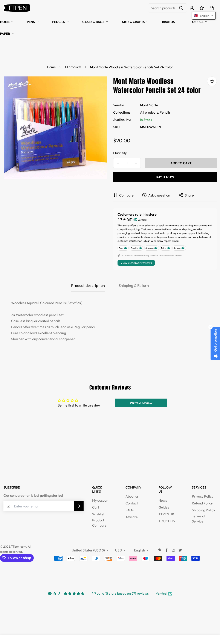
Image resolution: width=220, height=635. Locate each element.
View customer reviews (136, 263)
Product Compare (99, 522)
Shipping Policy (203, 510)
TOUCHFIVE (168, 521)
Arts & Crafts (133, 22)
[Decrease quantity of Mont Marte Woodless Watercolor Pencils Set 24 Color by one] (118, 163)
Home (51, 67)
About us (132, 496)
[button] (211, 8)
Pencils (58, 22)
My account (101, 500)
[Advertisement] (78, 463)
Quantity (120, 153)
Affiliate (131, 517)
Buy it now (165, 177)
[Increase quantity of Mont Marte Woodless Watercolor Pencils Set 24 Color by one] (136, 163)
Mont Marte (149, 105)
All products (72, 67)
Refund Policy (202, 503)
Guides (164, 507)
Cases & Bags (93, 22)
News (163, 500)
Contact (131, 503)
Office (197, 22)
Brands (168, 22)
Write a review (141, 403)
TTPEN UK (166, 514)
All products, (149, 112)
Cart (95, 507)
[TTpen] (16, 8)
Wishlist (98, 514)
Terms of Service (198, 518)
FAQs (129, 510)
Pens (31, 22)
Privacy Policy (202, 496)
